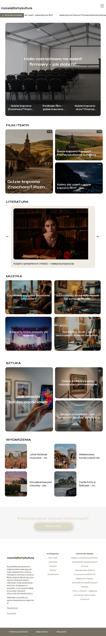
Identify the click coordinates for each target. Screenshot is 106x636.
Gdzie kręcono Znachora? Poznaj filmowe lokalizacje (21, 107)
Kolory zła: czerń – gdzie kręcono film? (74, 186)
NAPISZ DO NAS (53, 526)
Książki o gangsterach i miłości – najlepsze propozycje (43, 263)
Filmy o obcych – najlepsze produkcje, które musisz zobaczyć (85, 595)
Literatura (17, 202)
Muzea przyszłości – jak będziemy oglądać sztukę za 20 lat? (78, 416)
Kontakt (11, 613)
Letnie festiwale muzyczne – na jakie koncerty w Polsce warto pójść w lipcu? (40, 456)
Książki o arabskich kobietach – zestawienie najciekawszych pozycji (85, 562)
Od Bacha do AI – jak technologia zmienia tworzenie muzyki (77, 333)
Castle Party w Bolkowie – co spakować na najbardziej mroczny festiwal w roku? (90, 484)
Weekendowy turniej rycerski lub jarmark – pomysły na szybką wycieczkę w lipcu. (89, 456)
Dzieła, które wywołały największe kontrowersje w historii (78, 382)
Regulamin (61, 631)
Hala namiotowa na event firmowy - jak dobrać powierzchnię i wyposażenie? (53, 61)
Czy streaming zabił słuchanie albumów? (28, 297)
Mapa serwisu (42, 631)
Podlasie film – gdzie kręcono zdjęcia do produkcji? (53, 107)
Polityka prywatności (18, 631)
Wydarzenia (18, 440)
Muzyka (14, 276)
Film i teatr (17, 125)
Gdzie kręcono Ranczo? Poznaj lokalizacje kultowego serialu (58, 15)
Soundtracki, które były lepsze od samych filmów (77, 297)
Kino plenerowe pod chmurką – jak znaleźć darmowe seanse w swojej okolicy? (41, 484)
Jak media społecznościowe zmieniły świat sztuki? (28, 399)
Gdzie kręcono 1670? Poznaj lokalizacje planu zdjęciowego (85, 107)
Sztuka (13, 363)
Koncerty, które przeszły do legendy (28, 333)
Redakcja (12, 608)
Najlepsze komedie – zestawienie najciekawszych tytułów (85, 582)
